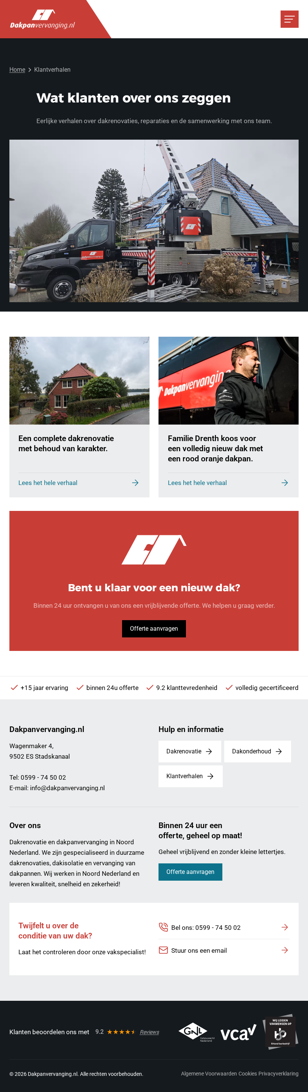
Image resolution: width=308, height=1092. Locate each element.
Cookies (248, 1074)
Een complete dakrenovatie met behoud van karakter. (66, 443)
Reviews (149, 1032)
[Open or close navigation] (290, 19)
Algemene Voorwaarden (209, 1074)
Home (17, 69)
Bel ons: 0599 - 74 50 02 (206, 927)
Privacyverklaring (278, 1074)
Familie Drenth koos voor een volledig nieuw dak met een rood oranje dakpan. (215, 448)
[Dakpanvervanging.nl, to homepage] (42, 19)
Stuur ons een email (199, 950)
